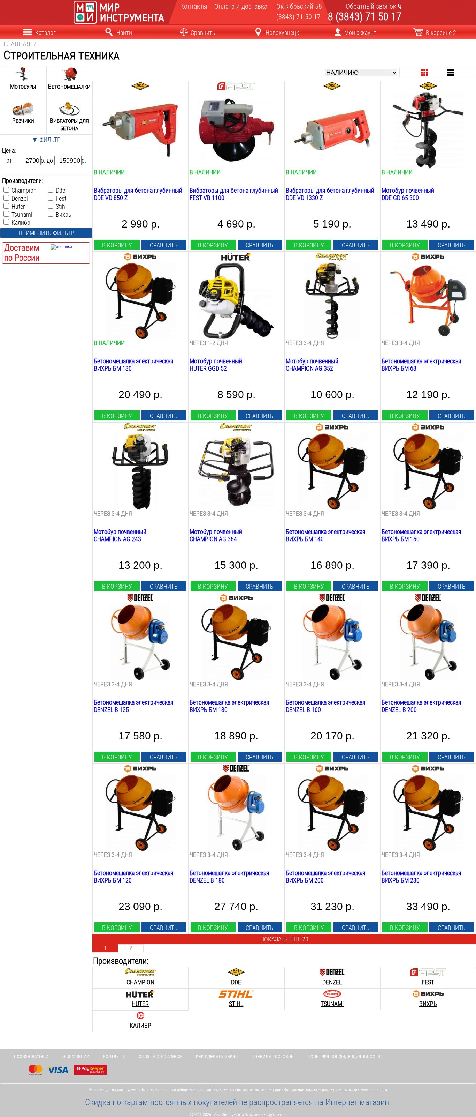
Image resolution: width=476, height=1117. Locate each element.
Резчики (23, 120)
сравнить (164, 245)
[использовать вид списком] (450, 72)
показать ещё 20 (284, 939)
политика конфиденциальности (344, 1056)
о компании (75, 1056)
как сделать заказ (217, 1056)
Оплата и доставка (238, 6)
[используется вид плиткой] (424, 72)
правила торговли (273, 1056)
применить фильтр (46, 233)
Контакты (192, 6)
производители (31, 1056)
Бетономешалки (69, 86)
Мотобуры (23, 86)
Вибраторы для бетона (69, 124)
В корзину (117, 245)
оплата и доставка (160, 1056)
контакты (114, 1056)
